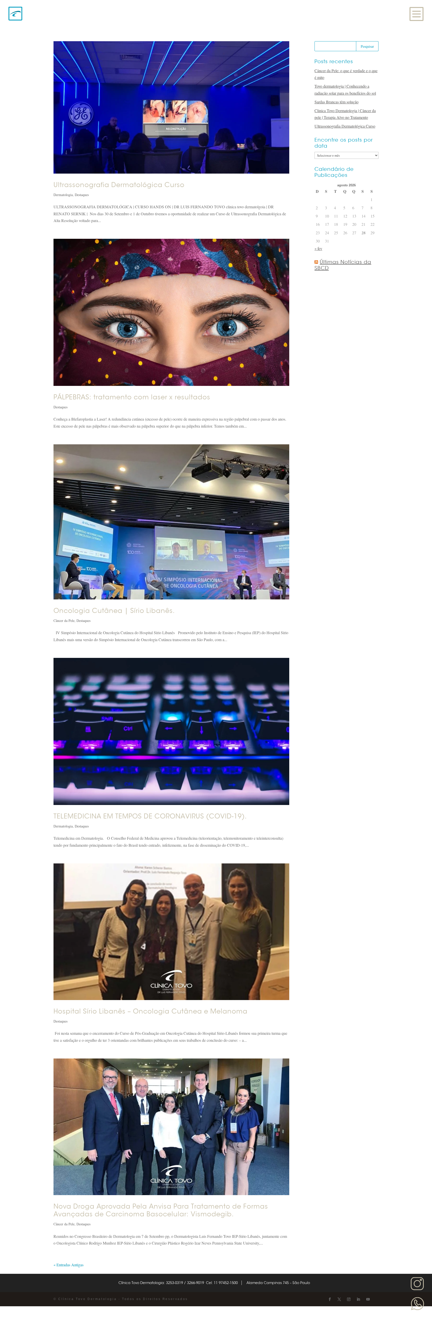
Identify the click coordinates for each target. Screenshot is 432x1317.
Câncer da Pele (64, 620)
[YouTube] (368, 1299)
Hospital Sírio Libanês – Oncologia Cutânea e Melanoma (151, 1011)
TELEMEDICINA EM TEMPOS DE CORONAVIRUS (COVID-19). (150, 816)
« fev (318, 248)
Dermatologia (63, 194)
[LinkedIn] (358, 1299)
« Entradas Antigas (69, 1264)
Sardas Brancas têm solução (336, 101)
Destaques (82, 194)
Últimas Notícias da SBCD (342, 265)
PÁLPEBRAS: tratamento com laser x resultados (132, 397)
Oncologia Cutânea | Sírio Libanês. (114, 611)
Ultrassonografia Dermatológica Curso (119, 185)
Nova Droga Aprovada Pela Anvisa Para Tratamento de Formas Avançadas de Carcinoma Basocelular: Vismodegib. (161, 1210)
